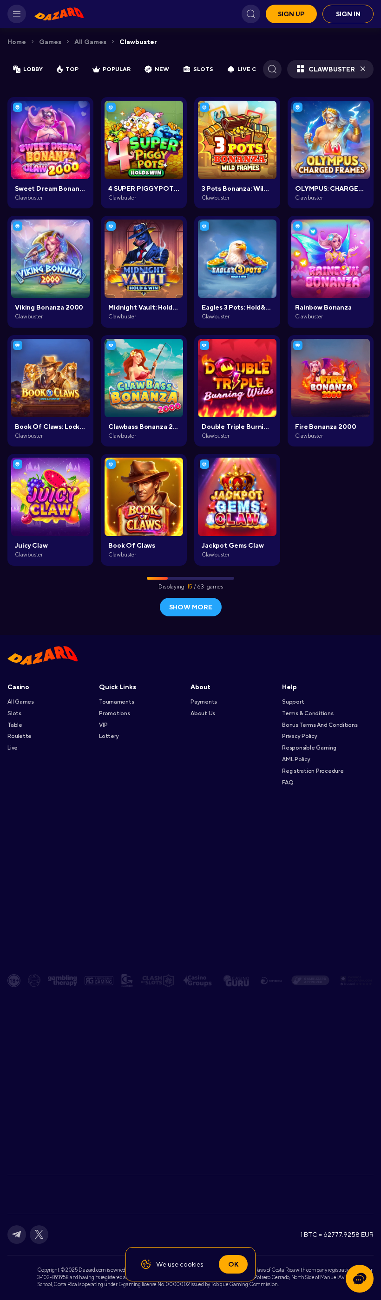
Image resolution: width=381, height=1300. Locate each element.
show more (190, 607)
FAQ (287, 782)
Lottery (108, 736)
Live (12, 747)
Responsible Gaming (309, 747)
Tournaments (116, 702)
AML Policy (296, 759)
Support (293, 702)
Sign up (291, 14)
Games (50, 41)
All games (90, 41)
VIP (103, 725)
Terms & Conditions (308, 713)
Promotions (114, 713)
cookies (192, 1264)
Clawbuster (138, 41)
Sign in (348, 14)
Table (14, 725)
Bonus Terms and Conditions (320, 725)
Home (16, 41)
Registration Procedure (313, 771)
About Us (202, 713)
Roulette (19, 736)
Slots (14, 713)
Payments (203, 702)
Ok (233, 1264)
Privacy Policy (299, 736)
